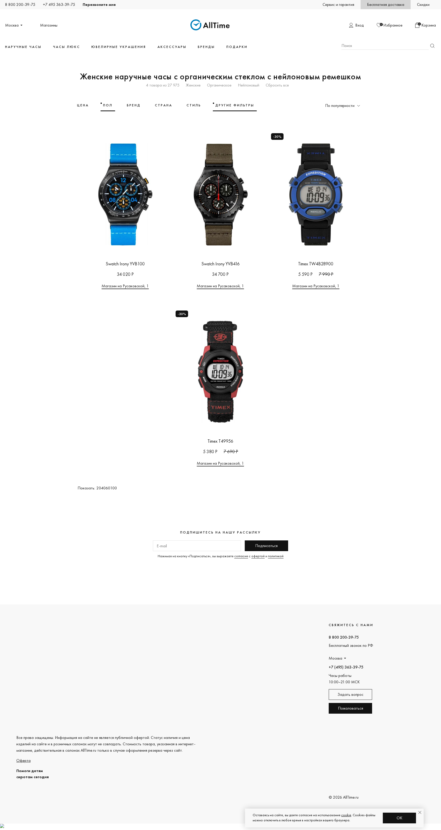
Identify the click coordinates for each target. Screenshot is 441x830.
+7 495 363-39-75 (59, 4)
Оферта (23, 760)
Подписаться (266, 545)
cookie (346, 815)
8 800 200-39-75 (20, 4)
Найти (432, 45)
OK (399, 818)
